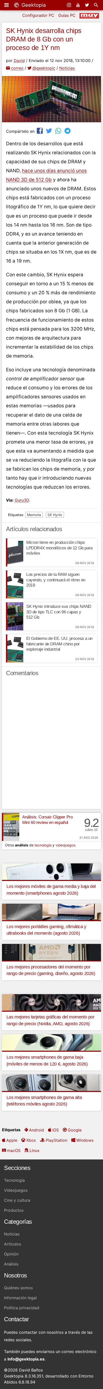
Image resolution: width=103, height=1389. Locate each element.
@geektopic (43, 68)
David (19, 60)
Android (36, 1129)
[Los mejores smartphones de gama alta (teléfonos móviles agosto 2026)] (51, 1082)
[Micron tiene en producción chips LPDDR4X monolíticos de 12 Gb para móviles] (14, 552)
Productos (14, 1210)
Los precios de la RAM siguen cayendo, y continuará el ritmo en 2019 (55, 580)
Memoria (34, 515)
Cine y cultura (17, 1200)
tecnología (43, 845)
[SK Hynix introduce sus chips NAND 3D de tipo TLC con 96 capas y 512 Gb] (14, 616)
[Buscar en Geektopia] (96, 5)
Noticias (67, 68)
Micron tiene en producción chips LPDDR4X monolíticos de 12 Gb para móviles (59, 548)
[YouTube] (78, 5)
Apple (11, 1140)
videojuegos (65, 845)
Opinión (11, 1253)
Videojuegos (16, 1190)
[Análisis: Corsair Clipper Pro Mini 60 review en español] (10, 827)
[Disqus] (51, 744)
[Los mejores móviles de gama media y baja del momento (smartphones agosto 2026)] (51, 871)
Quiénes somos (18, 1287)
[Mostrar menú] (7, 5)
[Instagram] (69, 5)
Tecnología (14, 1180)
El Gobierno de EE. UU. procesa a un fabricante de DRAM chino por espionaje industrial (59, 644)
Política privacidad (21, 1307)
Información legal (20, 1297)
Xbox (31, 1140)
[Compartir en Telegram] (68, 130)
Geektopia (33, 5)
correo (17, 68)
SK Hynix (55, 515)
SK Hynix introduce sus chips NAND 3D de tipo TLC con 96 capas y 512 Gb (58, 612)
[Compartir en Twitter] (49, 130)
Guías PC (67, 15)
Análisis (11, 1263)
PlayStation (56, 1140)
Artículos (12, 1243)
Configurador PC (38, 15)
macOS (13, 1150)
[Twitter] (87, 5)
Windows (85, 1140)
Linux (35, 1150)
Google (75, 1129)
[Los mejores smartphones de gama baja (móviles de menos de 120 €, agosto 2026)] (51, 1042)
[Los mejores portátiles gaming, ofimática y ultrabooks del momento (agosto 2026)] (51, 911)
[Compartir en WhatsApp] (58, 130)
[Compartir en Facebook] (40, 130)
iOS (55, 1129)
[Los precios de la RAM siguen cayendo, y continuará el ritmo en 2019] (14, 584)
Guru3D (22, 500)
